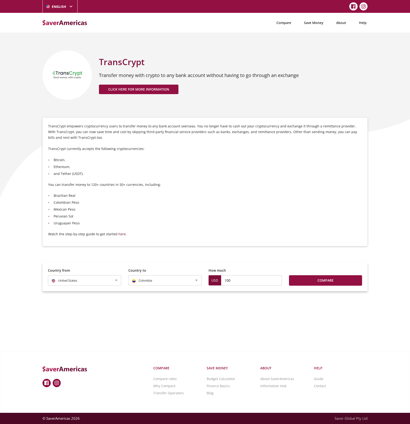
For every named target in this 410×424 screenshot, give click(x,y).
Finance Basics (218, 386)
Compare (283, 22)
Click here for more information (138, 89)
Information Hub (273, 386)
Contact (320, 386)
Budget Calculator (221, 378)
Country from (59, 270)
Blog (210, 393)
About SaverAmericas (277, 378)
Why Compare (164, 386)
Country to (137, 270)
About (341, 22)
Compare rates (165, 378)
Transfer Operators (168, 393)
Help (363, 22)
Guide (318, 378)
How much (217, 270)
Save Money (313, 22)
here (122, 234)
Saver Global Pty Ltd (351, 418)
